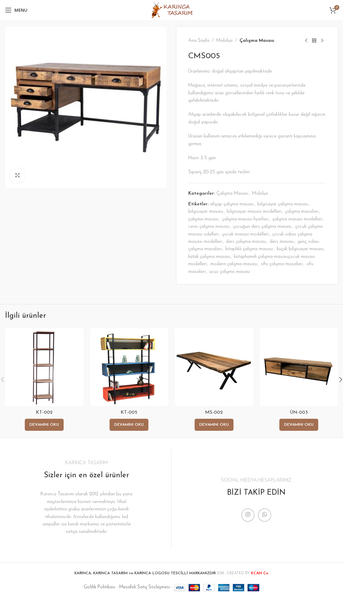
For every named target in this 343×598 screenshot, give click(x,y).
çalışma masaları (302, 211)
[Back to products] (314, 41)
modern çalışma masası (233, 264)
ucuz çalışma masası (229, 271)
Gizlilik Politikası (99, 587)
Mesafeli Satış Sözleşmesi (144, 587)
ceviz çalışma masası (208, 226)
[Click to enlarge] (17, 175)
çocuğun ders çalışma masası (262, 226)
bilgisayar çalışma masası (282, 204)
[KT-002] (44, 367)
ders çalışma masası (246, 241)
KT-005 (129, 412)
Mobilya (224, 40)
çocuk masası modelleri (245, 234)
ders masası (282, 241)
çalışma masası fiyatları (245, 219)
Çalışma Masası (256, 40)
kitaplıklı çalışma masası (249, 249)
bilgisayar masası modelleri (254, 211)
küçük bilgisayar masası (300, 249)
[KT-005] (129, 367)
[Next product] (322, 41)
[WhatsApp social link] (264, 515)
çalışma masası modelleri (297, 219)
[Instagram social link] (248, 515)
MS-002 (214, 412)
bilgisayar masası (205, 211)
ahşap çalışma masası (232, 204)
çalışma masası (203, 219)
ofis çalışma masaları (282, 264)
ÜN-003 (299, 412)
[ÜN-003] (299, 367)
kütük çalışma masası (209, 256)
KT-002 (44, 412)
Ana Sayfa (198, 40)
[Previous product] (306, 41)
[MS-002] (214, 367)
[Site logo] (171, 9)
